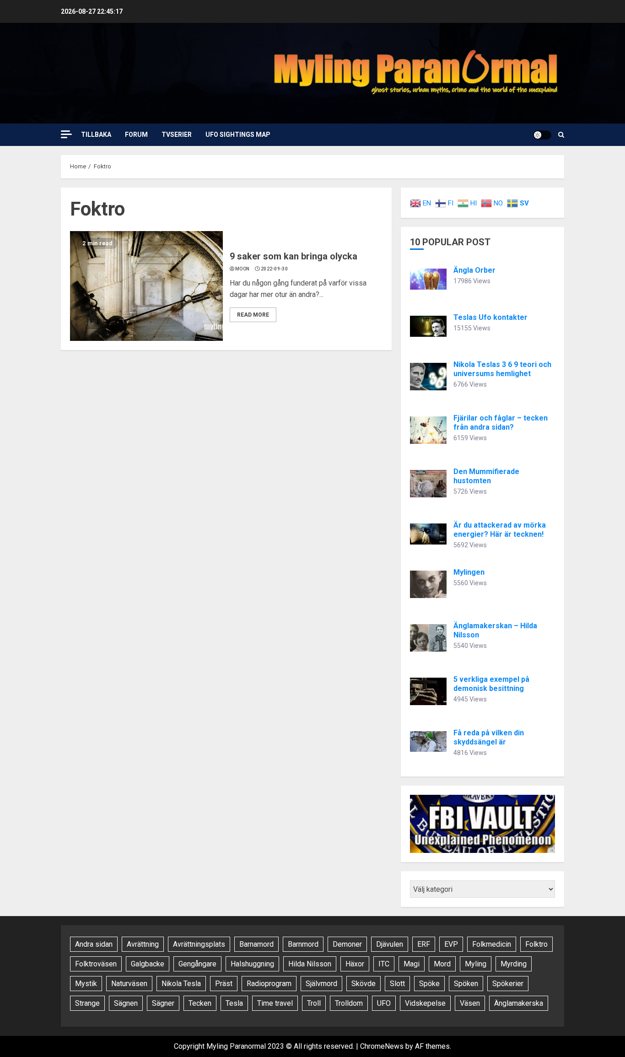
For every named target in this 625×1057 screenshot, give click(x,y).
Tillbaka (96, 134)
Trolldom (349, 1003)
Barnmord (303, 944)
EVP (451, 944)
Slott (397, 983)
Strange (87, 1003)
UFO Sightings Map (237, 134)
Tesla (234, 1003)
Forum (136, 134)
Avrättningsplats (199, 944)
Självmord (321, 983)
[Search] (561, 135)
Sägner (163, 1003)
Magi (412, 964)
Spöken (466, 983)
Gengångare (197, 964)
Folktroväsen (96, 964)
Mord (442, 964)
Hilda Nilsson (309, 964)
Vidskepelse (425, 1003)
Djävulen (389, 944)
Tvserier (177, 134)
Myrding (514, 964)
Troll (314, 1003)
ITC (383, 964)
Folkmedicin (491, 944)
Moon (242, 268)
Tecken (200, 1003)
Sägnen (126, 1003)
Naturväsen (129, 983)
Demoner (347, 944)
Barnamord (256, 944)
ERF (423, 944)
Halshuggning (252, 964)
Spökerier (507, 983)
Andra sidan (94, 944)
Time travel (275, 1003)
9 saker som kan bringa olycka (293, 256)
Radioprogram (269, 983)
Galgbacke (147, 964)
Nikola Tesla (181, 983)
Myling (475, 964)
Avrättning (143, 944)
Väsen (470, 1003)
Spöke (429, 983)
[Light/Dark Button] (542, 135)
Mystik (86, 983)
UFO (384, 1003)
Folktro (536, 944)
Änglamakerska (518, 1003)
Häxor (354, 964)
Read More (253, 315)
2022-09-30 (274, 268)
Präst (223, 983)
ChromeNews (382, 1046)
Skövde (363, 983)
